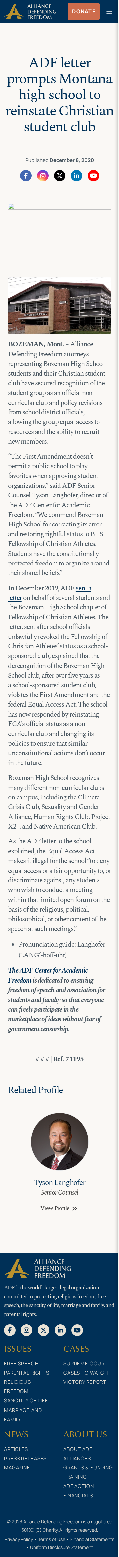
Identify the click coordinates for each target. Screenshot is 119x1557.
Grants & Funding (88, 1467)
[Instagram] (43, 175)
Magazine (17, 1467)
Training (75, 1476)
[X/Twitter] (59, 175)
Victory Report (84, 1382)
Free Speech (21, 1363)
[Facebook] (26, 175)
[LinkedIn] (76, 175)
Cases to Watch (85, 1372)
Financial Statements (92, 1539)
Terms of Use (51, 1539)
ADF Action (78, 1486)
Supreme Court (85, 1363)
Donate (84, 11)
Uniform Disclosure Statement (61, 1547)
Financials (78, 1495)
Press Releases (25, 1458)
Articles (16, 1449)
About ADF (77, 1449)
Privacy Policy (19, 1539)
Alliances (77, 1458)
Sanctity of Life (26, 1400)
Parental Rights (26, 1372)
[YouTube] (93, 175)
